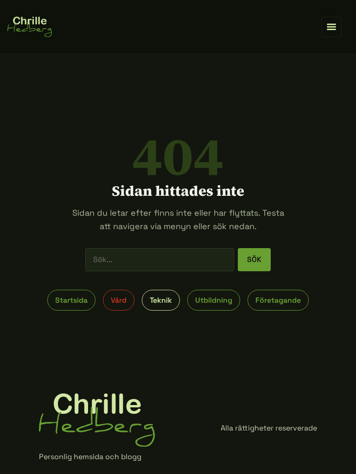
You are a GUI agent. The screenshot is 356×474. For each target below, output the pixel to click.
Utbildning (213, 300)
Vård (119, 300)
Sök (254, 259)
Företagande (278, 300)
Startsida (71, 300)
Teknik (161, 300)
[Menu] (331, 27)
